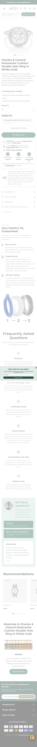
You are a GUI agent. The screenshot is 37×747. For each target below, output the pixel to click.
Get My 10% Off (18, 377)
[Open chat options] (32, 737)
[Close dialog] (36, 367)
